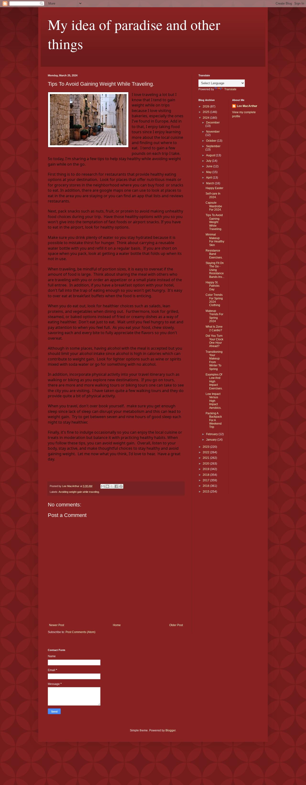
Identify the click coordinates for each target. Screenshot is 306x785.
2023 (206, 447)
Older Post (176, 625)
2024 (206, 117)
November (213, 131)
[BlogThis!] (107, 486)
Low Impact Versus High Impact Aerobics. (213, 400)
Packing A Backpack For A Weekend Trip (214, 420)
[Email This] (102, 486)
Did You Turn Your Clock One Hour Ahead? (214, 341)
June (209, 166)
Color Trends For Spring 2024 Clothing (214, 300)
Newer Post (56, 625)
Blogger (170, 730)
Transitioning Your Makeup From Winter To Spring (214, 360)
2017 (206, 480)
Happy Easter (214, 188)
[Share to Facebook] (116, 486)
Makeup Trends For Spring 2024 (214, 316)
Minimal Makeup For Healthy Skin (215, 240)
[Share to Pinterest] (121, 486)
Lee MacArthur (247, 106)
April (209, 177)
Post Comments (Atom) (80, 632)
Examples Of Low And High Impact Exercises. (214, 381)
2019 (206, 469)
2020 (206, 463)
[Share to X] (111, 486)
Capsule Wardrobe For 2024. (214, 206)
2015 (206, 491)
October (211, 140)
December (213, 122)
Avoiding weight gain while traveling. (79, 491)
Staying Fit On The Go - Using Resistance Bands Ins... (215, 270)
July (209, 161)
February (212, 434)
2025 (206, 112)
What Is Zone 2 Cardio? (214, 328)
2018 (206, 475)
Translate (230, 89)
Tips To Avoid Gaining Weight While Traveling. (214, 222)
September (213, 146)
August (211, 155)
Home (117, 625)
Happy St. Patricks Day (212, 286)
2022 (206, 452)
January (211, 439)
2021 (206, 458)
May (209, 172)
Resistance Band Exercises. (214, 254)
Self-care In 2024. (213, 195)
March (210, 183)
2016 (206, 486)
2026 (206, 106)
